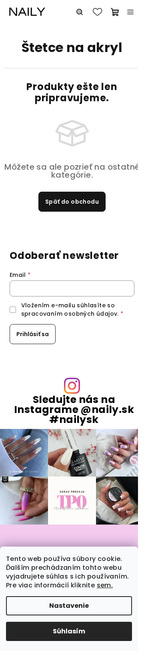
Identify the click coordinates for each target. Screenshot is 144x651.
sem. (105, 585)
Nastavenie (69, 605)
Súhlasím (69, 631)
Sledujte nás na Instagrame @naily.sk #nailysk (74, 410)
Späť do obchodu (72, 202)
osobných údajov (90, 314)
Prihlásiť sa (32, 334)
